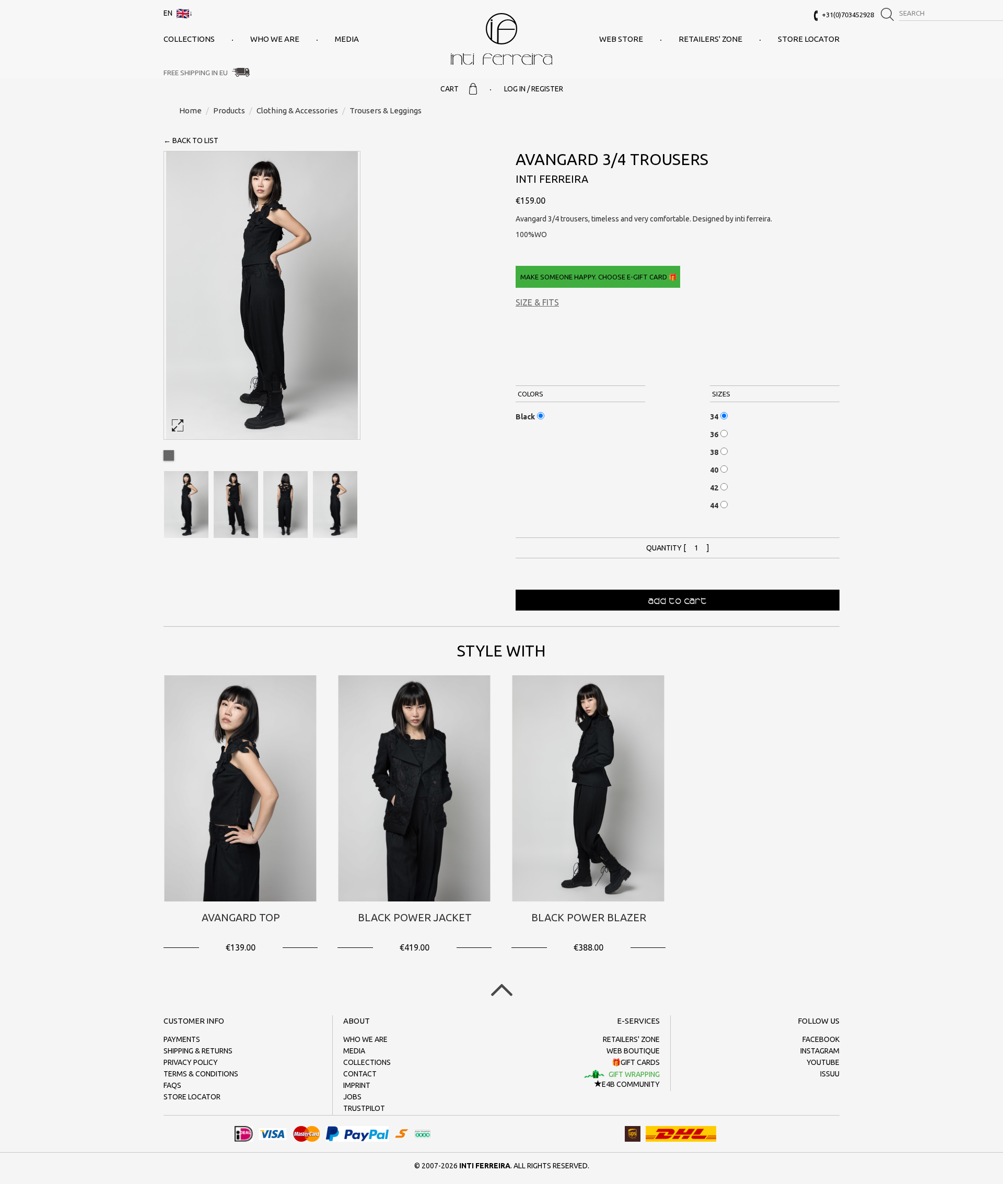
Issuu (829, 1074)
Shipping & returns (198, 1051)
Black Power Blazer (588, 917)
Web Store (621, 38)
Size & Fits (537, 302)
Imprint (356, 1085)
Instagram (819, 1051)
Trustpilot (364, 1108)
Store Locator (808, 38)
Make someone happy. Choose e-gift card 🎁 (598, 276)
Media (347, 38)
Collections (189, 38)
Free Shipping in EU (196, 72)
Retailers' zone (710, 38)
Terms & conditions (201, 1074)
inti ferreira (501, 39)
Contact (360, 1074)
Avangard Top (241, 917)
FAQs (172, 1085)
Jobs (352, 1097)
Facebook (820, 1039)
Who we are (274, 38)
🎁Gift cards (636, 1062)
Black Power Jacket (415, 917)
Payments (182, 1039)
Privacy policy (191, 1062)
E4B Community (631, 1084)
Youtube (823, 1062)
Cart (449, 89)
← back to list (191, 140)
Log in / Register (533, 89)
